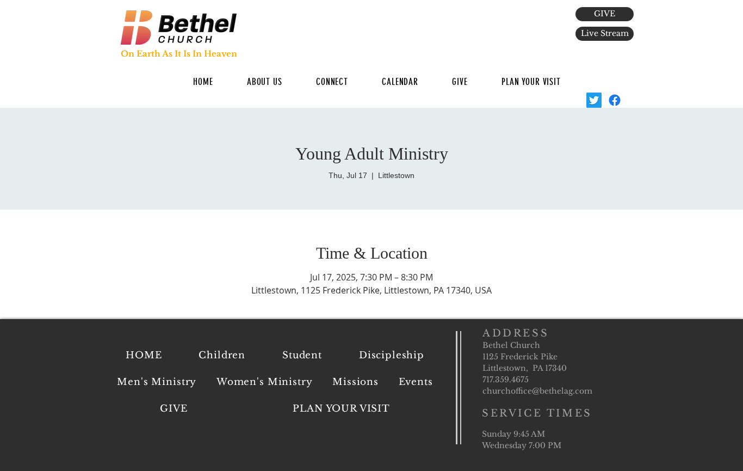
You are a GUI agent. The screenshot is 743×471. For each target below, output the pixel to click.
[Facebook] (614, 100)
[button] (264, 82)
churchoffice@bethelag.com (537, 391)
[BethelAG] (594, 100)
